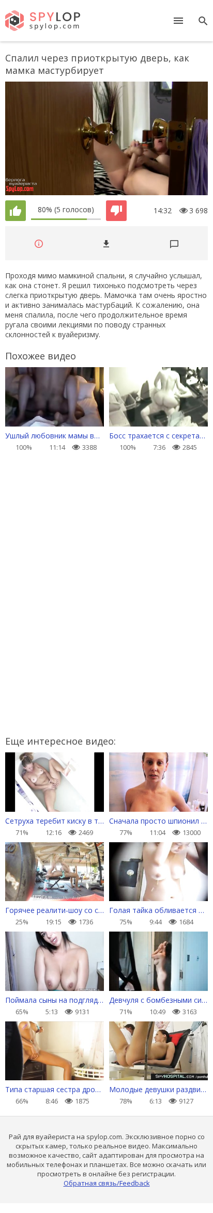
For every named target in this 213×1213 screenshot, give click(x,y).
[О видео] (38, 243)
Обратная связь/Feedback (107, 1183)
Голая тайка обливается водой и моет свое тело (158, 910)
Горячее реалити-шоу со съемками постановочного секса (54, 910)
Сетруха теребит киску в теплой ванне (54, 821)
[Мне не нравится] (116, 210)
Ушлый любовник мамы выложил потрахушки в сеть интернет (54, 435)
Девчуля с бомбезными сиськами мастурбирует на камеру (158, 1000)
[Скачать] (106, 243)
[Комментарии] (174, 243)
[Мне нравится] (15, 210)
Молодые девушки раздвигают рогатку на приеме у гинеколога (158, 1089)
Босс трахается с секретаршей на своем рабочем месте (158, 435)
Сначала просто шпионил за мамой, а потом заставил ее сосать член (158, 821)
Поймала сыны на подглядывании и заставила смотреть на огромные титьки (54, 1000)
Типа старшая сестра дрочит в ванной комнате (54, 1089)
